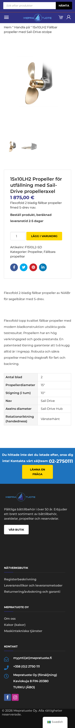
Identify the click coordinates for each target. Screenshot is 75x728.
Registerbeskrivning (20, 579)
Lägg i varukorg (44, 236)
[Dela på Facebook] (14, 267)
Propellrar (35, 252)
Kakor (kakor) (15, 625)
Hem (8, 27)
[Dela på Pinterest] (33, 267)
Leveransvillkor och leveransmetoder (33, 585)
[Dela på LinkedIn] (43, 267)
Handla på (22, 27)
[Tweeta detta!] (24, 267)
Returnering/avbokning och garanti (32, 591)
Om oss (10, 618)
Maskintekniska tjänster (23, 631)
